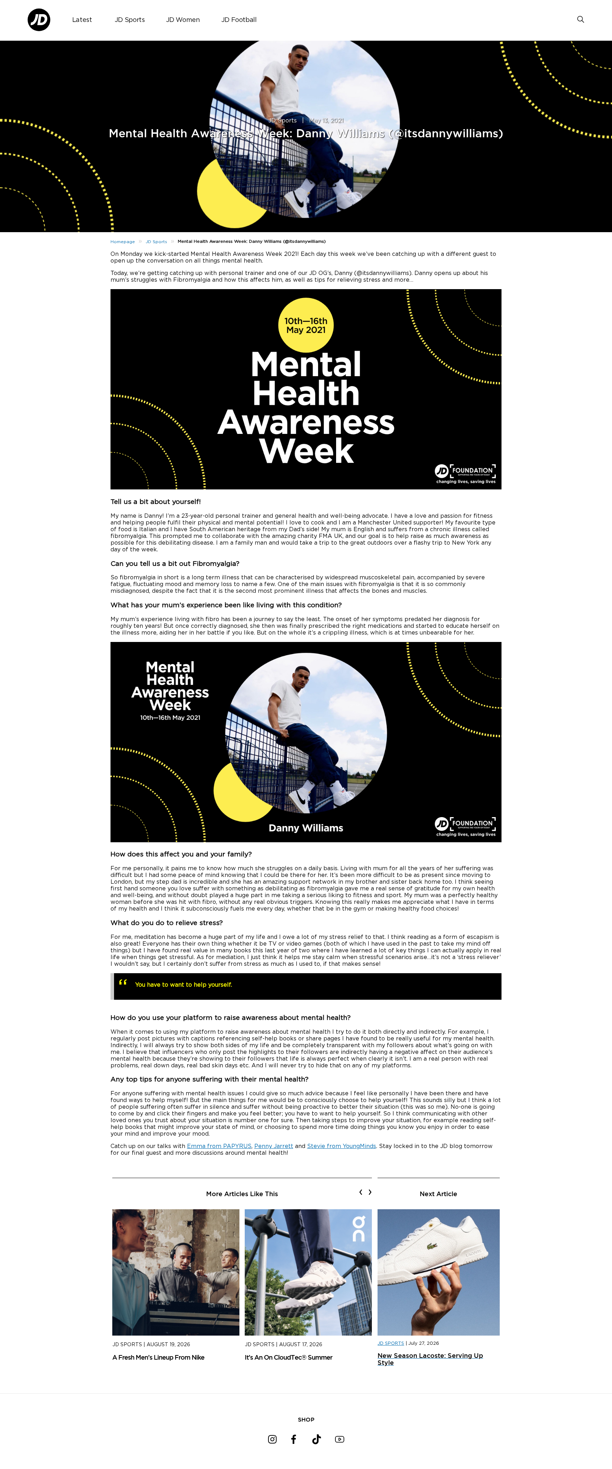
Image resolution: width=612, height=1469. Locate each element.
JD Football (239, 20)
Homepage (122, 242)
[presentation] (361, 1191)
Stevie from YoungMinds (341, 1146)
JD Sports (130, 20)
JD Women (183, 20)
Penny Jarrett (273, 1146)
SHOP (306, 1419)
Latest (82, 20)
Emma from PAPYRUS (219, 1146)
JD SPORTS (391, 1343)
